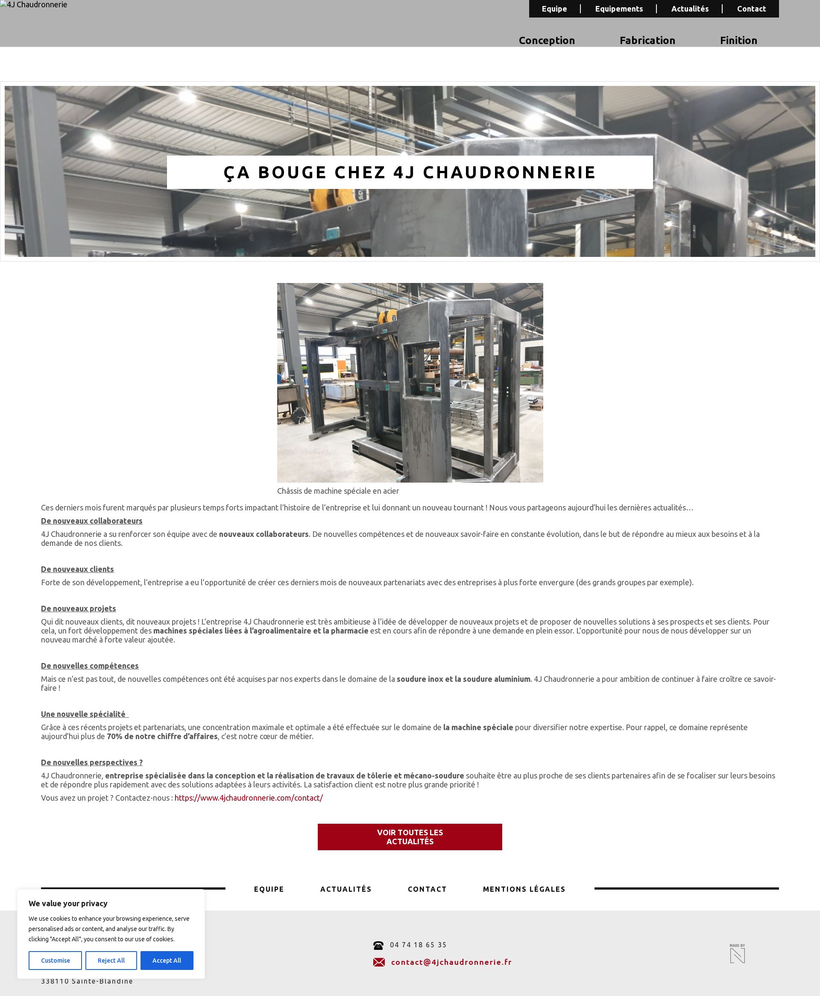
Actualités (690, 8)
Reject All (111, 960)
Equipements (619, 8)
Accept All (166, 960)
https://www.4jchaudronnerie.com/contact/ (249, 797)
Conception (547, 40)
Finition (739, 40)
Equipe (554, 8)
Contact (751, 8)
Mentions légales (524, 889)
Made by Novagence (737, 953)
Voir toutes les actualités (410, 837)
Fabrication (648, 40)
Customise (55, 960)
